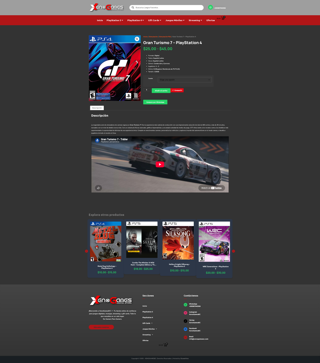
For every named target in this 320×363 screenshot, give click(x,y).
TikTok (191, 320)
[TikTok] (185, 321)
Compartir (178, 90)
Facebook (193, 328)
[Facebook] (185, 329)
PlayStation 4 (134, 20)
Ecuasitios (185, 358)
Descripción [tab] (97, 108)
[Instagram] (185, 313)
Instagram (193, 312)
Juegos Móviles (174, 20)
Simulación (153, 37)
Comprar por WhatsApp (155, 102)
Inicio (100, 20)
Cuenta (150, 78)
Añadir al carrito (161, 91)
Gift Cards (153, 20)
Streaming (194, 20)
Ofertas (210, 20)
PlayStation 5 (114, 20)
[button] (137, 39)
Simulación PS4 (165, 37)
